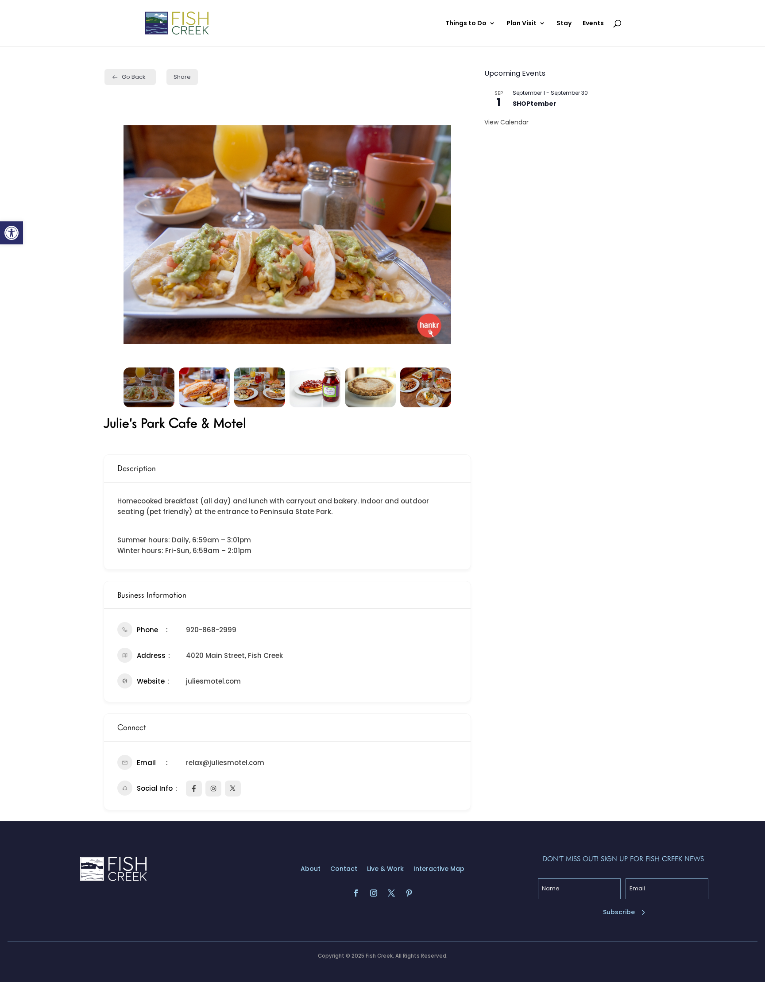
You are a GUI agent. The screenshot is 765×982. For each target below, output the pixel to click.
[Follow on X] (391, 893)
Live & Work (385, 869)
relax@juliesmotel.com (225, 762)
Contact (343, 869)
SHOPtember (534, 103)
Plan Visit (521, 23)
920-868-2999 (211, 629)
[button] (11, 232)
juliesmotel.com (213, 681)
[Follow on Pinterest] (409, 893)
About (311, 869)
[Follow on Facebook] (356, 893)
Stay (564, 23)
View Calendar (506, 122)
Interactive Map (438, 869)
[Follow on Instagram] (374, 893)
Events (593, 23)
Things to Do (466, 23)
